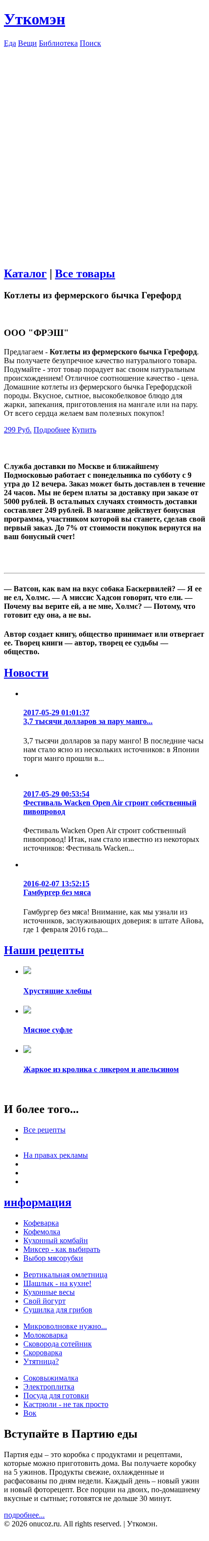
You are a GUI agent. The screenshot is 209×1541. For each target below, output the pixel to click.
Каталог (25, 273)
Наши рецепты (44, 950)
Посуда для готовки (56, 1395)
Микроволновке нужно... (65, 1326)
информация (37, 1202)
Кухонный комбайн (55, 1240)
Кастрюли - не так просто (65, 1404)
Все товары (85, 273)
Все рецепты (44, 1130)
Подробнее (52, 430)
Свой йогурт (44, 1301)
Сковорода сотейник (57, 1344)
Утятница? (41, 1361)
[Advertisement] (104, 152)
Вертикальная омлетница (65, 1274)
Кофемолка (41, 1232)
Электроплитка (48, 1387)
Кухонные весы (49, 1292)
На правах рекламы (55, 1155)
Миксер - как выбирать (61, 1249)
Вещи (27, 43)
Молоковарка (45, 1335)
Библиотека (58, 43)
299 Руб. (18, 430)
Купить (84, 430)
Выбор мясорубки (53, 1258)
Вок (29, 1413)
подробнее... (24, 1515)
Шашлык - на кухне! (57, 1283)
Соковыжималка (50, 1378)
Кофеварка (41, 1223)
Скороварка (42, 1352)
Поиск (90, 43)
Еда (10, 43)
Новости (26, 672)
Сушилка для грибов (57, 1310)
